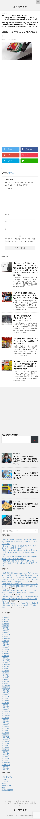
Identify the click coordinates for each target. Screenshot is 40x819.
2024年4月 (5, 677)
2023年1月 (5, 709)
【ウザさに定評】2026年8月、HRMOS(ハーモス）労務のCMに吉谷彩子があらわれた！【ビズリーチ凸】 (25, 460)
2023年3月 (5, 705)
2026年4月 (5, 626)
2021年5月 (5, 752)
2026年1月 (5, 632)
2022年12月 (6, 711)
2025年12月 (6, 634)
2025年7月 (5, 645)
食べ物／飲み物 (7, 790)
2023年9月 (5, 692)
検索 (35, 439)
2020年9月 (5, 767)
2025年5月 (5, 649)
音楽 (3, 788)
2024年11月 (6, 662)
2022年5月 (5, 726)
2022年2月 (5, 733)
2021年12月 (6, 737)
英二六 (11, 173)
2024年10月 (6, 664)
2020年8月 (5, 769)
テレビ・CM (6, 785)
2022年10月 (6, 715)
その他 (4, 779)
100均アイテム (7, 777)
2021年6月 (5, 750)
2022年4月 (5, 728)
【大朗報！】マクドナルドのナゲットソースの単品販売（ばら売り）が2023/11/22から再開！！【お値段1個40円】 (25, 365)
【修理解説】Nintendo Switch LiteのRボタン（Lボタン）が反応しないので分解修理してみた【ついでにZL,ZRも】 (20, 575)
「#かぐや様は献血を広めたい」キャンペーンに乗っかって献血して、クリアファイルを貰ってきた (25, 295)
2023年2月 (5, 707)
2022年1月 (5, 735)
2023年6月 (5, 698)
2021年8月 (5, 745)
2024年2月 (5, 681)
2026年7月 (5, 619)
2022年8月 (5, 720)
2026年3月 (5, 628)
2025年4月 (5, 651)
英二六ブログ (20, 7)
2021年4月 (5, 754)
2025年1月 (5, 658)
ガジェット (6, 781)
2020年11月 (6, 765)
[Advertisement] (20, 83)
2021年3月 (5, 756)
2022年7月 (5, 722)
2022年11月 (6, 713)
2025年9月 (5, 641)
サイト (7, 229)
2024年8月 (5, 668)
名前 (7, 214)
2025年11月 (6, 636)
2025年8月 (5, 643)
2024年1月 (5, 683)
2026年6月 (5, 621)
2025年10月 (6, 639)
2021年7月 (5, 748)
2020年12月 (6, 763)
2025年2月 (5, 656)
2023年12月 (6, 686)
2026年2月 (5, 630)
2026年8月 (5, 617)
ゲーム (4, 783)
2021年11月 (6, 739)
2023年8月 (5, 694)
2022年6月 (5, 724)
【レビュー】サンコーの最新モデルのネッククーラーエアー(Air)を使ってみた (25, 475)
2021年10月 (6, 741)
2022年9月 (5, 718)
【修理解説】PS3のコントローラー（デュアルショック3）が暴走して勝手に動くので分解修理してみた (20, 586)
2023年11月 (6, 688)
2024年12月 (6, 660)
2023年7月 (5, 696)
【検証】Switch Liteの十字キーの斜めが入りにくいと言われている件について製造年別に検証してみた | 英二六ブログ (20, 580)
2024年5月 (5, 675)
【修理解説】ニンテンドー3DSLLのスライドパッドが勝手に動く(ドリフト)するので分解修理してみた (25, 520)
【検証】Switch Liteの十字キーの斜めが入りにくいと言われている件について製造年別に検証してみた (25, 491)
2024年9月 (5, 666)
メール (8, 222)
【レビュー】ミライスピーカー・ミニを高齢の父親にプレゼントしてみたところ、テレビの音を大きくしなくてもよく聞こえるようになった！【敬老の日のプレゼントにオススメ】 (25, 269)
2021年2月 (5, 758)
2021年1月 (5, 760)
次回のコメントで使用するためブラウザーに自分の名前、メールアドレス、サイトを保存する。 (20, 241)
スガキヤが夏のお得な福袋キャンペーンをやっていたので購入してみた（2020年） (25, 341)
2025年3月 (5, 654)
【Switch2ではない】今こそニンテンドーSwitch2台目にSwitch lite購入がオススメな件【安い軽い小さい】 (20, 599)
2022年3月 (5, 730)
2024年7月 (5, 671)
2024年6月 (5, 673)
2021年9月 (5, 743)
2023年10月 (6, 690)
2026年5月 (5, 624)
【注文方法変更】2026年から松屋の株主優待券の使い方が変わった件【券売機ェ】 (25, 506)
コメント (8, 188)
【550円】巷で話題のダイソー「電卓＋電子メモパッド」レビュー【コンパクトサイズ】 (25, 318)
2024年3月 (5, 679)
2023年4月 (5, 703)
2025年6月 (5, 647)
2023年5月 (5, 701)
